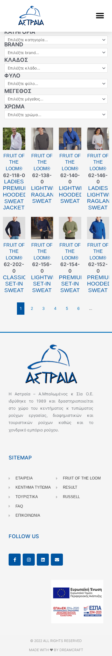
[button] (99, 15)
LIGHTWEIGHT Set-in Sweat (50, 284)
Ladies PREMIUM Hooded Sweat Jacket (16, 195)
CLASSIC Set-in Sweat (15, 284)
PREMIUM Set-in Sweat (72, 284)
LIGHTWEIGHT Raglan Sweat (50, 194)
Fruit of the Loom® (14, 162)
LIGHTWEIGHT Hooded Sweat (78, 194)
